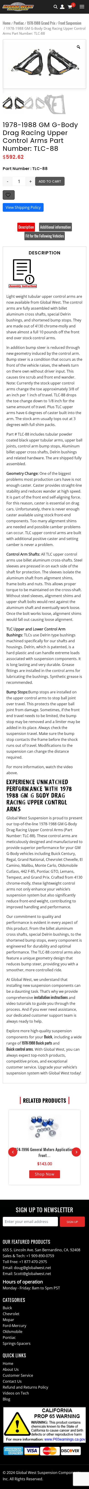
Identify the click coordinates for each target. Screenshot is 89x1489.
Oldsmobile (12, 1331)
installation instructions (51, 997)
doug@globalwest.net (32, 1267)
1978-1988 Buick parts (37, 1043)
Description (26, 227)
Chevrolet (11, 1313)
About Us (11, 1369)
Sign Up (72, 1222)
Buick (48, 1037)
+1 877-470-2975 (33, 1261)
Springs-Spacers (17, 1343)
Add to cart (50, 181)
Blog (6, 1399)
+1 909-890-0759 (40, 1255)
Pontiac (19, 23)
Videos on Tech (16, 1393)
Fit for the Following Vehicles (45, 235)
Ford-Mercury (14, 1325)
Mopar (8, 1319)
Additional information (55, 227)
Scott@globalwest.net (32, 1273)
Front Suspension (69, 23)
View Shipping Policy (23, 207)
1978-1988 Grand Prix (41, 23)
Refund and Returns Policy (25, 1387)
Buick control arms (19, 1049)
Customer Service (18, 1375)
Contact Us (12, 1381)
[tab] (26, 227)
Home (6, 23)
